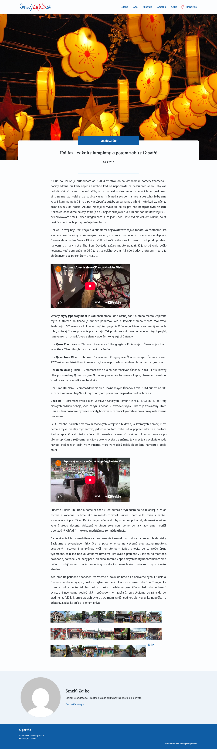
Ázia (135, 6)
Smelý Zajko (109, 140)
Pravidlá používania (27, 738)
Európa (124, 6)
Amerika (161, 6)
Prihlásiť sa (190, 6)
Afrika (174, 6)
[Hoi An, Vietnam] (74, 617)
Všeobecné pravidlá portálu (31, 735)
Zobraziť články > (75, 704)
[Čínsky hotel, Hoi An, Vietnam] (58, 617)
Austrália (147, 6)
